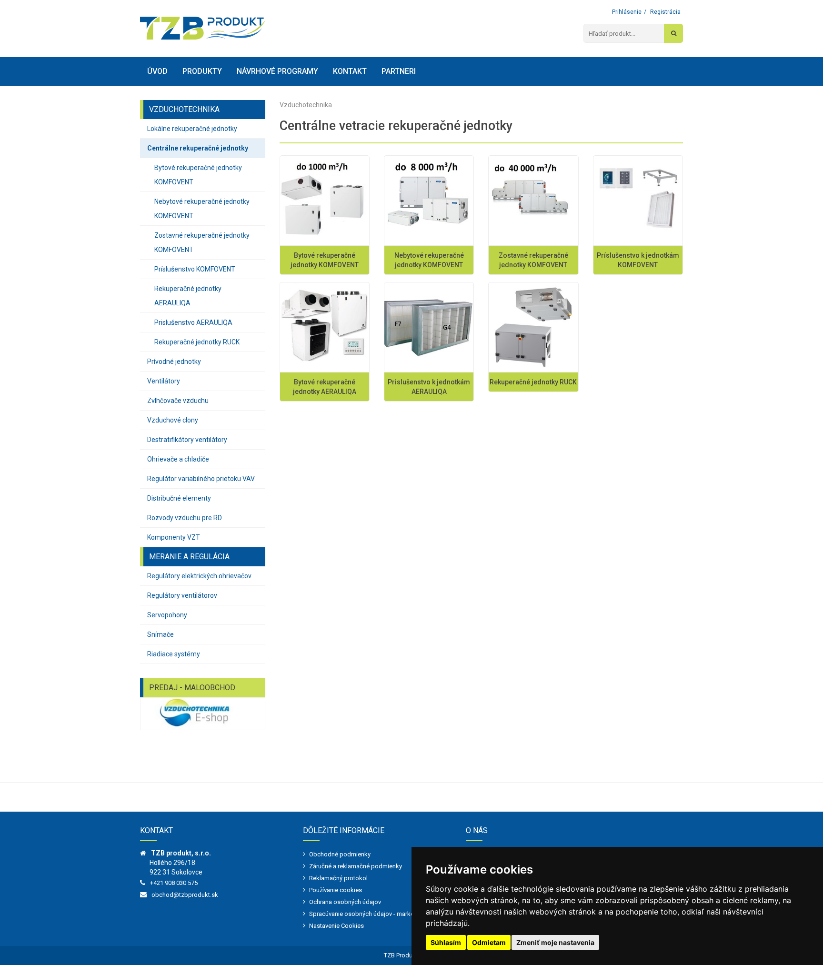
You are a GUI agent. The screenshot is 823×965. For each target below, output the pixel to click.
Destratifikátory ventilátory (187, 439)
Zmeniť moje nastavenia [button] (555, 942)
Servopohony (167, 615)
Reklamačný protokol (338, 878)
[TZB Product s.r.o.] (202, 28)
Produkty (202, 71)
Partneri (398, 71)
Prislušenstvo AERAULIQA (193, 322)
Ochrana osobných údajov (345, 901)
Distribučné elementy (179, 498)
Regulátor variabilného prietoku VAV (201, 478)
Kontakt (350, 71)
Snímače (160, 634)
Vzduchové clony (172, 420)
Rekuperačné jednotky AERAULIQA (187, 296)
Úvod (157, 71)
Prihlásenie (627, 12)
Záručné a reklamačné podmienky (355, 866)
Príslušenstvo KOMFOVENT (194, 269)
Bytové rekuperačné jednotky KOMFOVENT (198, 175)
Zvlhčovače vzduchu (178, 400)
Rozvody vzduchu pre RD (184, 518)
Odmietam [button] (489, 942)
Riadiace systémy (173, 654)
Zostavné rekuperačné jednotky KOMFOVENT (202, 242)
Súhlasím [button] (446, 942)
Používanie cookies (335, 890)
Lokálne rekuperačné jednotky (192, 128)
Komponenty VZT (173, 537)
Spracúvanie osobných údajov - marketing (366, 913)
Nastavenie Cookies (336, 925)
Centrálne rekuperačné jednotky (197, 148)
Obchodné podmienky (340, 854)
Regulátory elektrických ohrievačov (199, 576)
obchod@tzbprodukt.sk (184, 894)
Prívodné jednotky (174, 361)
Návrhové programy (277, 71)
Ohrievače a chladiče (178, 459)
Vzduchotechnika (306, 105)
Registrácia (665, 12)
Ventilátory (163, 381)
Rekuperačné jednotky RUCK (197, 342)
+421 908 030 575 (174, 882)
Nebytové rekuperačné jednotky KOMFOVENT (202, 209)
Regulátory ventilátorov (182, 595)
